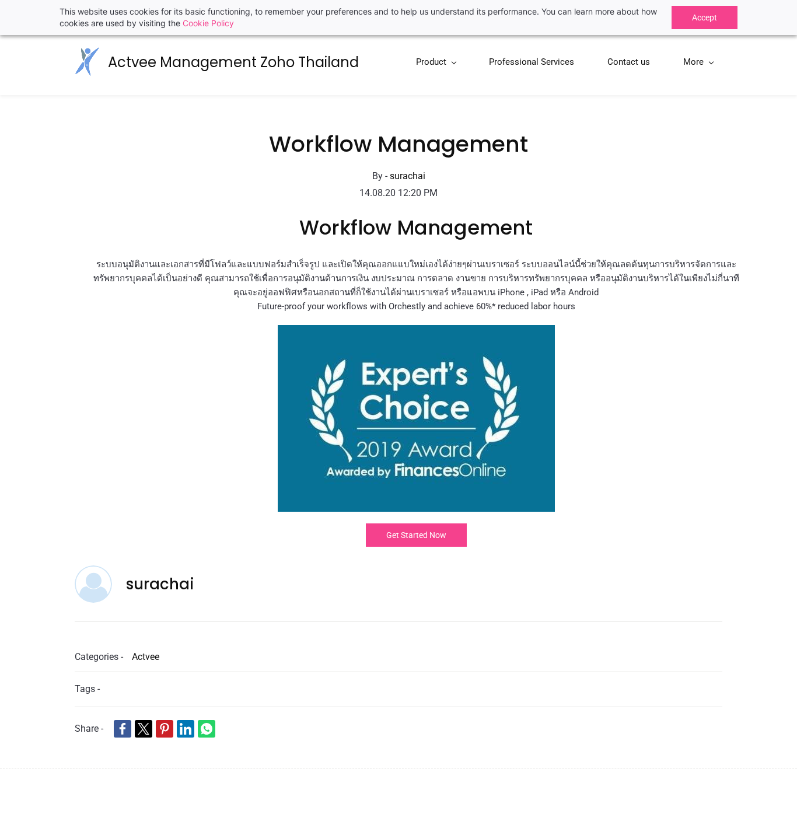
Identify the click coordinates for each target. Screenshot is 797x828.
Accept (704, 17)
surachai (407, 175)
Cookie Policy (208, 23)
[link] (416, 332)
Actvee (145, 656)
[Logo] (87, 61)
